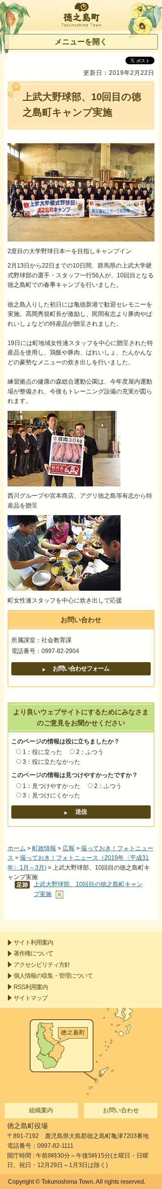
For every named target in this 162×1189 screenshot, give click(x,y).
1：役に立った (42, 752)
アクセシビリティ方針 (42, 964)
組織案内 (41, 1110)
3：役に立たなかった (51, 762)
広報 (69, 848)
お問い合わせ (121, 1110)
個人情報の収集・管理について (53, 975)
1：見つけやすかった (51, 786)
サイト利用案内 (33, 942)
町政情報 (44, 848)
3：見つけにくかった (51, 795)
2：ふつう (90, 752)
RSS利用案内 (31, 987)
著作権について (33, 953)
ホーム (17, 848)
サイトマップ (30, 998)
